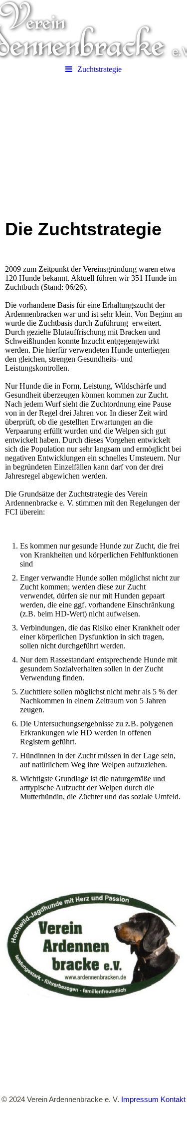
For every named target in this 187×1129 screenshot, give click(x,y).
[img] (93, 30)
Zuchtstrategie (99, 69)
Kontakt (173, 1099)
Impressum (140, 1099)
